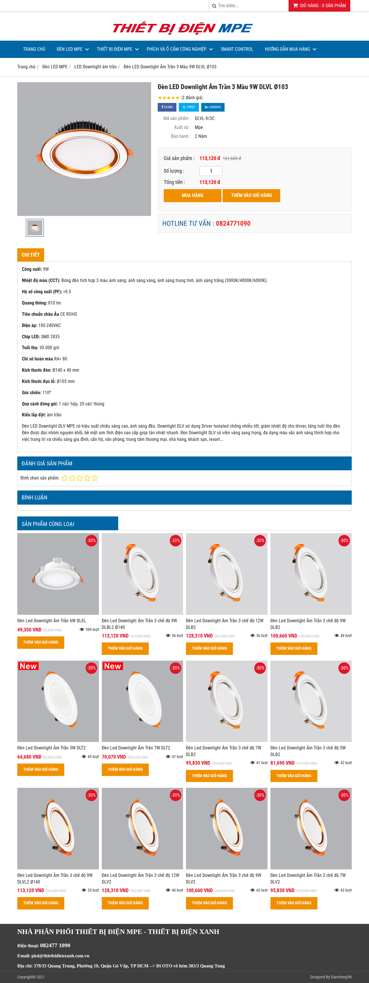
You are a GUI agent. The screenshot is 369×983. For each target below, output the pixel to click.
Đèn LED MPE (69, 49)
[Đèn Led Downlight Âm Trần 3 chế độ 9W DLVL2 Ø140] (58, 868)
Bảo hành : (181, 136)
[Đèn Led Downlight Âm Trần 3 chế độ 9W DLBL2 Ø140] (142, 613)
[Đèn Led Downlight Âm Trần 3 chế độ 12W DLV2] (142, 868)
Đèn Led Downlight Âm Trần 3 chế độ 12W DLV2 (140, 879)
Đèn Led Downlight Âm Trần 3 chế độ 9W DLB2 (308, 624)
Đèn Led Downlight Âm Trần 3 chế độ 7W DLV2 (308, 879)
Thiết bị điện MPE (114, 49)
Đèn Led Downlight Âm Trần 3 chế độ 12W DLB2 (224, 624)
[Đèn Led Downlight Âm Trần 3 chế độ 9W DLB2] (311, 613)
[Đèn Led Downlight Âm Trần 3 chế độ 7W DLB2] (227, 740)
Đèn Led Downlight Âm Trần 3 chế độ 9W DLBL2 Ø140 (139, 624)
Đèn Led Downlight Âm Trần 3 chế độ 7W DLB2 (223, 751)
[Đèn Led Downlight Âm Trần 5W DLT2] (58, 740)
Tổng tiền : (174, 182)
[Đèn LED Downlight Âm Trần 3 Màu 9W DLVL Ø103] (84, 149)
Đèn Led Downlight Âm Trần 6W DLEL (51, 620)
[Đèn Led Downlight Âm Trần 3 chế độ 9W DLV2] (227, 868)
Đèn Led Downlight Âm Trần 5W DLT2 (51, 748)
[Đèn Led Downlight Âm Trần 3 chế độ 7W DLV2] (311, 868)
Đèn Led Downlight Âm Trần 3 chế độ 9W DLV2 (223, 879)
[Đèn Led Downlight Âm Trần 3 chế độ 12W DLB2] (227, 613)
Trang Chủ (34, 49)
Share (168, 107)
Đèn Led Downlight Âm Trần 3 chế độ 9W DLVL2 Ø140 (55, 879)
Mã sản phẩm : (177, 118)
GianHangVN (341, 977)
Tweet (190, 107)
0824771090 (233, 223)
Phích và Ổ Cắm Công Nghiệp (176, 49)
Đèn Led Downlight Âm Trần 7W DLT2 (136, 748)
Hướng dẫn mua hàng (287, 49)
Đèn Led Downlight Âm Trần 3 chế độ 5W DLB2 (308, 751)
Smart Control (237, 49)
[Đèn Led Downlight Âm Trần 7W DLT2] (142, 740)
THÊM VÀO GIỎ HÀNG (251, 195)
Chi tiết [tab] (31, 255)
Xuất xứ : (182, 127)
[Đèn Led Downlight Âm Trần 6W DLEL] (58, 613)
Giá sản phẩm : (179, 158)
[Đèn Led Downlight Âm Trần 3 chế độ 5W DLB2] (311, 740)
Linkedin (214, 107)
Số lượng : (174, 171)
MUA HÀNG (192, 195)
